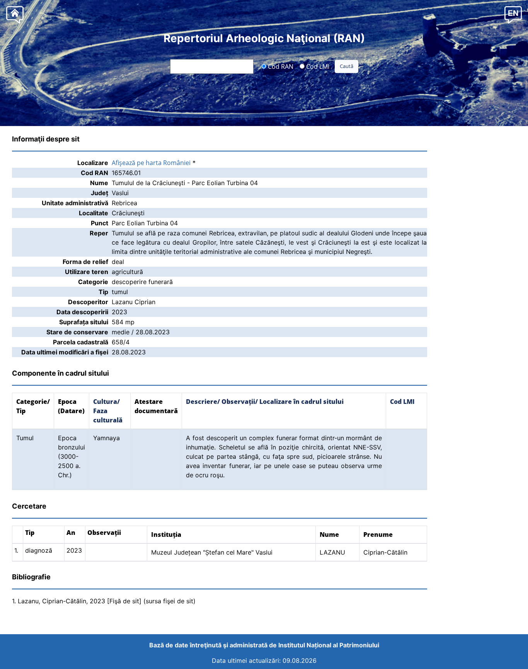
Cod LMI (317, 66)
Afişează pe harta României (151, 162)
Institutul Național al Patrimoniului (328, 645)
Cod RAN (279, 66)
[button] (513, 14)
